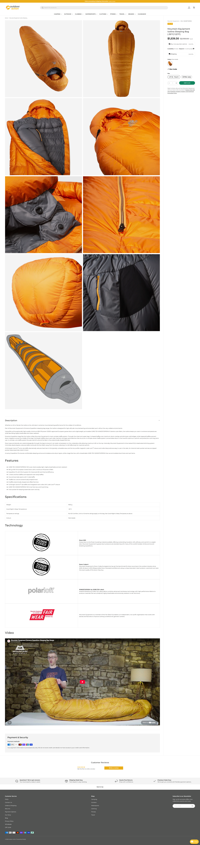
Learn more (112, 1)
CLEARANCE (142, 14)
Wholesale (8, 824)
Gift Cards (8, 827)
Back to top (100, 787)
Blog (6, 818)
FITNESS (113, 14)
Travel (93, 815)
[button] (194, 7)
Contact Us (8, 802)
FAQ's (6, 799)
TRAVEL (122, 14)
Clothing (94, 808)
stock (181, 48)
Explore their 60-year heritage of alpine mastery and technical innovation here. (181, 91)
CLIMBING (78, 14)
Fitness (93, 812)
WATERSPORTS (90, 14)
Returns (7, 808)
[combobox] (104, 7)
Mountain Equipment (173, 21)
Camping (94, 799)
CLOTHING (102, 14)
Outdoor (94, 802)
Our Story (8, 815)
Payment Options (10, 812)
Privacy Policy (9, 821)
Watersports (95, 805)
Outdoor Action (12, 839)
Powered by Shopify (21, 839)
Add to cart (187, 83)
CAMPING (57, 14)
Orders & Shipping (10, 805)
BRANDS (131, 14)
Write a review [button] (114, 768)
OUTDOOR (67, 14)
